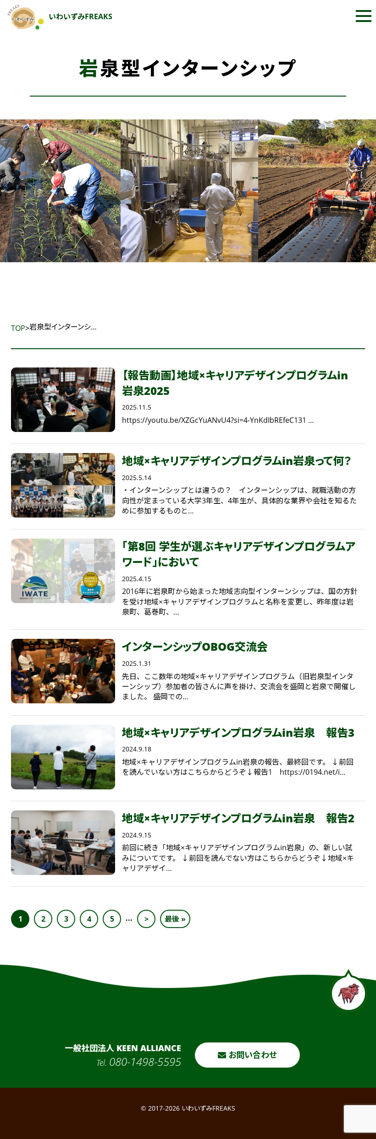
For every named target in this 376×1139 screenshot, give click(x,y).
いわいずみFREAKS (80, 16)
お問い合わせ (251, 1054)
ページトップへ (348, 990)
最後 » (175, 919)
